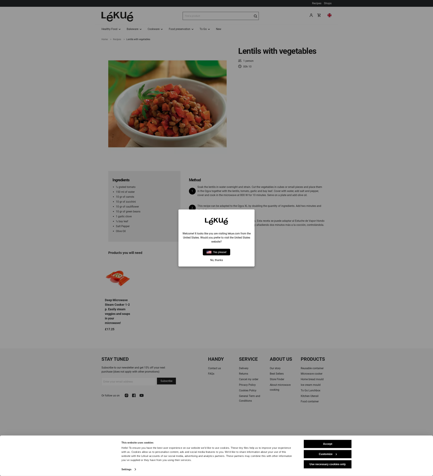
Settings (126, 469)
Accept (327, 443)
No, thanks (216, 260)
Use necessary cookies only (328, 464)
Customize (326, 454)
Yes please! (219, 252)
